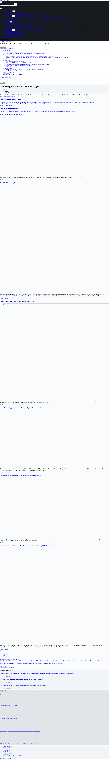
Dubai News (6, 73)
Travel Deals (6, 58)
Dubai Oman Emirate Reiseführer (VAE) (12, 75)
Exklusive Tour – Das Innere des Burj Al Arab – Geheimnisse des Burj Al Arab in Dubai (21, 743)
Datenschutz (8, 758)
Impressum (2, 758)
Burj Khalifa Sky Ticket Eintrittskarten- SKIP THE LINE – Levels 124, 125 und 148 (20, 731)
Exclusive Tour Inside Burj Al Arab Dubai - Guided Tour (17, 301)
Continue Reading (4, 180)
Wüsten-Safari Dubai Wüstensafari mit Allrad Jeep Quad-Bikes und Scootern (24, 62)
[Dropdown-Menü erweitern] (11, 60)
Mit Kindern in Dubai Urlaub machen (15, 61)
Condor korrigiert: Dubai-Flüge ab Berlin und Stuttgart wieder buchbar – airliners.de (21, 679)
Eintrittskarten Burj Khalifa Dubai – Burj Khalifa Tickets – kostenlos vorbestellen (25, 53)
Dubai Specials (6, 60)
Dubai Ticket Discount (5, 41)
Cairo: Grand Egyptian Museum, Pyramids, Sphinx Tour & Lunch (20, 408)
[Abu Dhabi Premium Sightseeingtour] (5, 716)
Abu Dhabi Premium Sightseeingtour (14, 70)
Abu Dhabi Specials (7, 68)
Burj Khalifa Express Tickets (6, 48)
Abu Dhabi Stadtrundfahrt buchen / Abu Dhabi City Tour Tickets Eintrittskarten (24, 69)
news (4, 655)
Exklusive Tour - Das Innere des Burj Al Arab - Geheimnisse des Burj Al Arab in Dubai (26, 545)
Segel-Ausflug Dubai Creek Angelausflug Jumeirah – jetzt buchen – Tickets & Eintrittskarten (27, 64)
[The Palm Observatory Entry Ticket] (5, 704)
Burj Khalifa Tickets (7, 50)
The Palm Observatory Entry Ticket (11, 183)
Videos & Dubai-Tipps (8, 72)
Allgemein (5, 654)
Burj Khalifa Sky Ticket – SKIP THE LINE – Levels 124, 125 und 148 (22, 52)
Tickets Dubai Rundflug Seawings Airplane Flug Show (19, 65)
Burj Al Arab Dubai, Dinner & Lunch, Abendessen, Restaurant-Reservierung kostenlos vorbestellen (29, 56)
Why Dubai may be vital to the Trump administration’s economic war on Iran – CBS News (23, 685)
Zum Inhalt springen (4, 0)
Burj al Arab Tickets (7, 54)
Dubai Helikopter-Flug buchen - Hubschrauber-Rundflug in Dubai (20, 475)
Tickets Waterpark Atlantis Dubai (13, 66)
